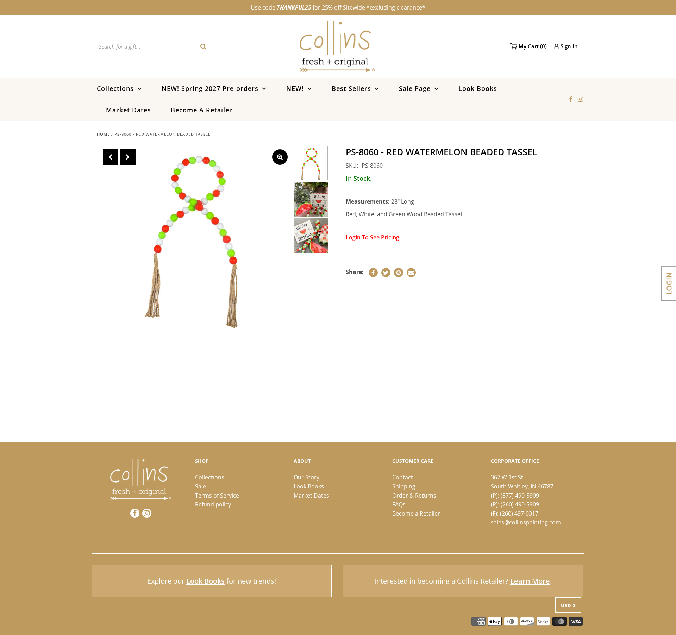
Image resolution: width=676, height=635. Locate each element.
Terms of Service (217, 495)
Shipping (403, 486)
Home (103, 134)
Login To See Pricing (372, 237)
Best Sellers (351, 88)
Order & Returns (414, 495)
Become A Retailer (201, 110)
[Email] (411, 272)
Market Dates (128, 110)
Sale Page (415, 88)
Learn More (530, 581)
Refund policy (213, 504)
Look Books (477, 88)
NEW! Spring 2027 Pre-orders (210, 88)
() (533, 46)
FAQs (399, 504)
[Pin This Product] (398, 272)
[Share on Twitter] (385, 272)
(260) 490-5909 (520, 504)
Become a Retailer (416, 513)
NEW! (295, 88)
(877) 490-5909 (520, 495)
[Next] (128, 157)
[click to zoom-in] (280, 157)
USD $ (568, 605)
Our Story (306, 477)
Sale (200, 486)
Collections (115, 88)
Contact (402, 477)
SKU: (352, 165)
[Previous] (110, 157)
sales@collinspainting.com (526, 522)
